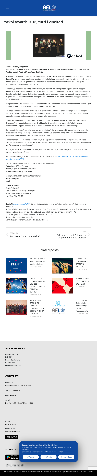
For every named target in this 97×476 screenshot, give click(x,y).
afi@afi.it (13, 395)
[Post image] (16, 266)
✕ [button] (74, 445)
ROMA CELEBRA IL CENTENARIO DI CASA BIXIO (83, 281)
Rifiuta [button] (49, 457)
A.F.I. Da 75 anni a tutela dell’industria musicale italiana (37, 261)
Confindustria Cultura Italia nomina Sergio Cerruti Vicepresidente (82, 305)
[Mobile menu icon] (7, 8)
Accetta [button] (31, 457)
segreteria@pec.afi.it (12, 431)
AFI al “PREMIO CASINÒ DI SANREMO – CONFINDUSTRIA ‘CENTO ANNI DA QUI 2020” (37, 307)
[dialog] (48, 451)
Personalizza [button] (67, 457)
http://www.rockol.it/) (21, 204)
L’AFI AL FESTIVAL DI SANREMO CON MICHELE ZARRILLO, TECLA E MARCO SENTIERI (37, 285)
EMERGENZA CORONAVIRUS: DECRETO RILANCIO (82, 263)
